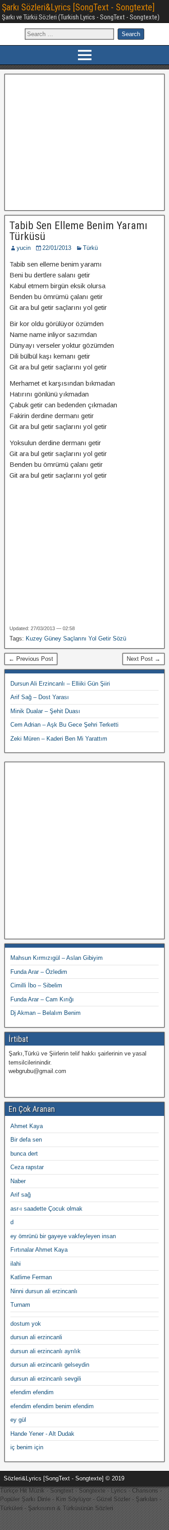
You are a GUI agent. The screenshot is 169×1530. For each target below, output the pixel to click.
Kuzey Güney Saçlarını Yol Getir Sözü (76, 638)
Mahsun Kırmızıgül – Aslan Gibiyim (56, 957)
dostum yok (25, 1323)
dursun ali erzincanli (36, 1337)
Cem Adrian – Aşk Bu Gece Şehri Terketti (64, 724)
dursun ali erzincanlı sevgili (45, 1378)
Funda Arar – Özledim (38, 971)
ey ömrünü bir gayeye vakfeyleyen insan (63, 1236)
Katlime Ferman (31, 1277)
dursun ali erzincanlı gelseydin (49, 1364)
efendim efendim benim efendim (52, 1406)
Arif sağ (20, 1194)
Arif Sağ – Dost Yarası (39, 697)
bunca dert (24, 1153)
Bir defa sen (26, 1139)
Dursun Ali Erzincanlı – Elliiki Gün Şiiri (60, 683)
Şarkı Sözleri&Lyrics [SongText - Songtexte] (78, 7)
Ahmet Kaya (26, 1126)
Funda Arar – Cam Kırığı (42, 999)
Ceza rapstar (27, 1167)
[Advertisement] (84, 141)
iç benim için (26, 1447)
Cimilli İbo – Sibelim (36, 985)
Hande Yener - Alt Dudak (42, 1433)
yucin (24, 247)
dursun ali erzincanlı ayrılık (45, 1351)
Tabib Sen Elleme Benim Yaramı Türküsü (78, 231)
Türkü (90, 247)
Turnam (20, 1304)
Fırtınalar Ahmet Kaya (39, 1249)
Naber (18, 1181)
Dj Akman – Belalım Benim (45, 1012)
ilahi (15, 1263)
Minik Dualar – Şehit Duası (45, 711)
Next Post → (143, 658)
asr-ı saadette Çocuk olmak (46, 1208)
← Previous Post (31, 658)
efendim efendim (32, 1392)
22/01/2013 (56, 247)
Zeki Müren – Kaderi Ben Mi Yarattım (58, 738)
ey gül (18, 1419)
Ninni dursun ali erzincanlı (44, 1291)
